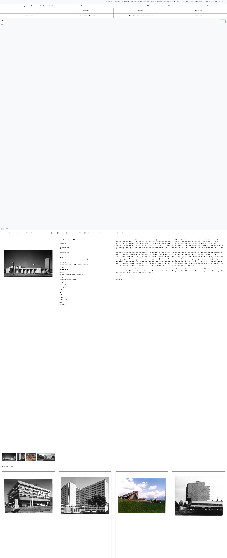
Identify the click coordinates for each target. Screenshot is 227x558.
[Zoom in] (2, 20)
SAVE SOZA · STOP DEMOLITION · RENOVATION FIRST (182, 1)
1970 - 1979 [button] (120, 232)
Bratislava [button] (37, 232)
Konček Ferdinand (83, 264)
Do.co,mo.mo (28, 16)
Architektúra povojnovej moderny (142, 16)
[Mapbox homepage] (4, 229)
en (208, 6)
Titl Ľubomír (63, 264)
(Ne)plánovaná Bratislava (85, 16)
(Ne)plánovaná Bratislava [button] (75, 232)
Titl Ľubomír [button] (6, 232)
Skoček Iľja (73, 264)
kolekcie (198, 11)
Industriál (199, 16)
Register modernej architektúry (38, 6)
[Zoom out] (2, 23)
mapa (223, 21)
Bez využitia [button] (46, 232)
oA (28, 11)
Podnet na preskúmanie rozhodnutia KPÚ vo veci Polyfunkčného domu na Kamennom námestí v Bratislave (125, 1)
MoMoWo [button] (54, 232)
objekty (140, 11)
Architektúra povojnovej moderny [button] (104, 232)
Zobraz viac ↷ (120, 279)
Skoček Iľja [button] (16, 232)
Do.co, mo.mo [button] (62, 232)
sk (169, 6)
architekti (85, 11)
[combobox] (111, 5)
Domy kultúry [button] (89, 232)
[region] (113, 124)
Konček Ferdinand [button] (27, 232)
